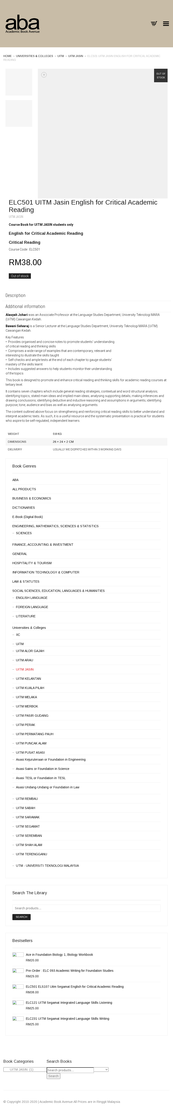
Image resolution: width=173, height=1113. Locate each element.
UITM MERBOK (27, 706)
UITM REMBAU (27, 799)
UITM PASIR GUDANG (32, 715)
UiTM (60, 56)
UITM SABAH (25, 808)
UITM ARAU (24, 660)
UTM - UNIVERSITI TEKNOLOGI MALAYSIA (47, 865)
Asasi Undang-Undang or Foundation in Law (47, 787)
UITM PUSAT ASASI (30, 752)
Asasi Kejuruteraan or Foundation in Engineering (51, 759)
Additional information (25, 306)
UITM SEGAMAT (28, 826)
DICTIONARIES (23, 507)
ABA (15, 480)
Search (21, 917)
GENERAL (19, 554)
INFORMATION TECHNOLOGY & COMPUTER (45, 572)
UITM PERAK (25, 725)
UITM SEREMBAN (29, 835)
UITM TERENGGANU (31, 854)
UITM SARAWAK (28, 817)
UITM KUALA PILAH (30, 688)
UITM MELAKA (26, 697)
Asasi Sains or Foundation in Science (42, 769)
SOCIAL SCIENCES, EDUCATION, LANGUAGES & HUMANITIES (58, 591)
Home (7, 56)
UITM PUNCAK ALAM (31, 743)
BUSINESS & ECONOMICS (31, 498)
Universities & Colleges (34, 56)
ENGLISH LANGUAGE (32, 598)
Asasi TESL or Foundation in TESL (41, 778)
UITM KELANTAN (28, 678)
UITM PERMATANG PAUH (34, 734)
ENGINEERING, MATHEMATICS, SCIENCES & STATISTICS (55, 526)
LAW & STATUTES (25, 581)
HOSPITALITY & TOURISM (32, 563)
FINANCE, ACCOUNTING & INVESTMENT (42, 544)
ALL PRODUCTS (24, 489)
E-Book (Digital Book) (27, 517)
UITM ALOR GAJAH (30, 651)
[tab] (86, 296)
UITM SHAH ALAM (29, 845)
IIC (18, 634)
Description (15, 295)
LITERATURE (26, 616)
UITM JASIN (75, 56)
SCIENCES (24, 533)
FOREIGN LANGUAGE (32, 607)
